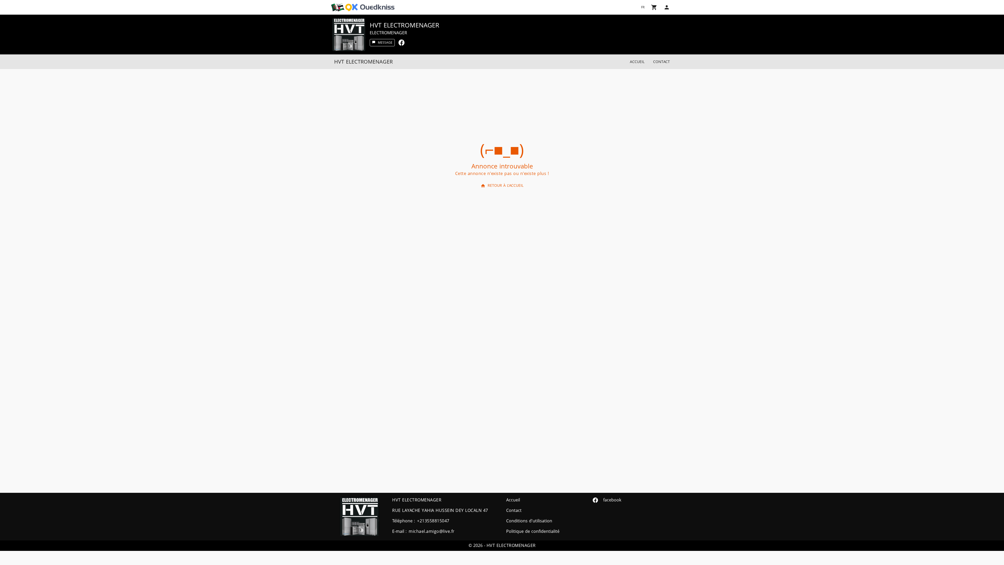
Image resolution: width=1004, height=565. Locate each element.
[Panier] (654, 7)
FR (642, 7)
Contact (661, 61)
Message (385, 43)
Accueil (637, 61)
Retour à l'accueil (505, 185)
